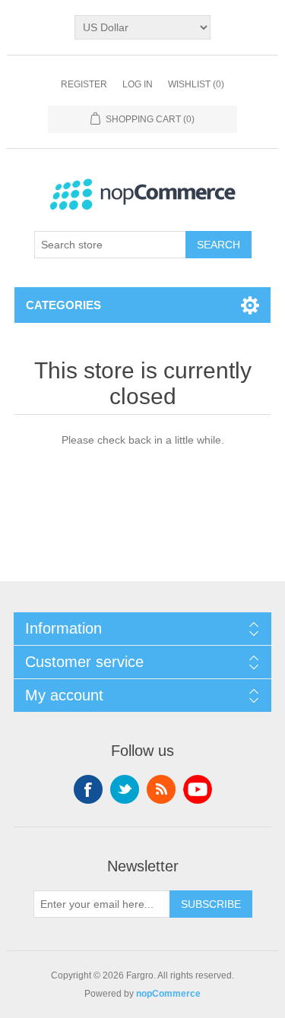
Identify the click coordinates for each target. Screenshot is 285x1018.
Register (84, 84)
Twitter (124, 789)
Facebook (88, 789)
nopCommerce (168, 993)
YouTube (197, 789)
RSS (161, 789)
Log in (137, 84)
